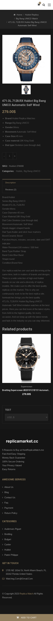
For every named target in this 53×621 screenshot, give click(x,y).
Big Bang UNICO (32, 171)
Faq (6, 502)
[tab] (26, 182)
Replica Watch (26, 593)
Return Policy (10, 513)
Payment (8, 508)
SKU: (5, 166)
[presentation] (4, 369)
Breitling (8, 534)
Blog (6, 492)
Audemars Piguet (12, 529)
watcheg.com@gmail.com (19, 578)
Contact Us (9, 497)
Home (19, 15)
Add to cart (29, 617)
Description (10, 182)
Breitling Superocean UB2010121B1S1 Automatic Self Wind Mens (26, 390)
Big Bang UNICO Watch (27, 18)
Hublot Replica (32, 15)
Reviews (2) (10, 189)
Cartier (7, 544)
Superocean (26, 386)
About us (8, 487)
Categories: (8, 171)
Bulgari (7, 539)
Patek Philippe (11, 555)
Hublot (19, 171)
